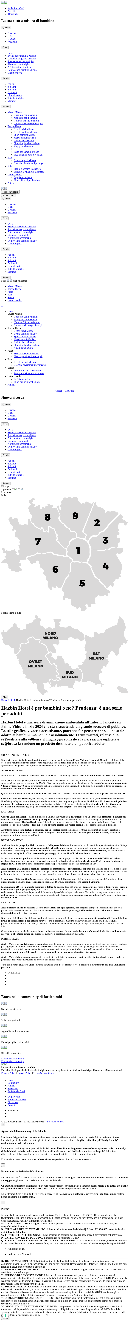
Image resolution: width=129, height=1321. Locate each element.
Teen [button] (10, 157)
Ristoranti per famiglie (19, 64)
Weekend (12, 41)
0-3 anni (12, 86)
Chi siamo (13, 1102)
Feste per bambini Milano (26, 151)
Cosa (10, 53)
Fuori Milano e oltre (11, 612)
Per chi (11, 84)
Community (13, 1082)
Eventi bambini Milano (25, 132)
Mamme (12, 101)
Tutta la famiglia (16, 98)
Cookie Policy (24, 1073)
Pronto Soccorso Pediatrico (27, 169)
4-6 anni (12, 89)
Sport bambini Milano (25, 134)
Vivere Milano (15, 286)
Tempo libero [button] (14, 126)
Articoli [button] (11, 183)
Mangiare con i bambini (25, 117)
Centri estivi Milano (24, 129)
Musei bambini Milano (25, 137)
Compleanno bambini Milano (22, 70)
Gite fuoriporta (15, 72)
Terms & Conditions (43, 1073)
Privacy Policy (8, 1073)
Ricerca (6, 106)
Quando (12, 33)
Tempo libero (14, 289)
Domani (12, 39)
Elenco (23, 280)
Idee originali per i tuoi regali (28, 154)
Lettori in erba (15, 300)
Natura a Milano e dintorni (27, 120)
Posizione (6, 492)
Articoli (11, 384)
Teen (10, 294)
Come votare (14, 1096)
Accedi (11, 11)
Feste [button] (10, 149)
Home (11, 311)
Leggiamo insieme (23, 177)
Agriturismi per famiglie (19, 67)
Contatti (11, 1105)
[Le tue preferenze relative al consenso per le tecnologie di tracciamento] (5, 1315)
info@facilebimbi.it (55, 1121)
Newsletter (13, 1088)
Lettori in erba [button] (15, 174)
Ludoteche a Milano (24, 140)
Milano (4, 495)
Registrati (13, 14)
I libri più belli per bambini (27, 180)
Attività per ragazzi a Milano (22, 58)
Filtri (4, 280)
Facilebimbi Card (16, 1091)
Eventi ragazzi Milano (25, 160)
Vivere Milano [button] (15, 112)
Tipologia (6, 489)
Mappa (16, 280)
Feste (10, 291)
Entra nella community (12, 1058)
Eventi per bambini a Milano (22, 55)
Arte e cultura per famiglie (21, 61)
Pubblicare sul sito (17, 1099)
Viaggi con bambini (23, 146)
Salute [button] (11, 166)
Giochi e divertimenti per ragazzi (30, 163)
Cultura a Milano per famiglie (28, 123)
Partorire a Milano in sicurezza (29, 171)
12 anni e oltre (15, 95)
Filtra (5, 697)
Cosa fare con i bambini (25, 115)
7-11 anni (12, 92)
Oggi (10, 36)
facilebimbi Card (16, 8)
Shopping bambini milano (26, 143)
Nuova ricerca (9, 195)
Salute (11, 297)
